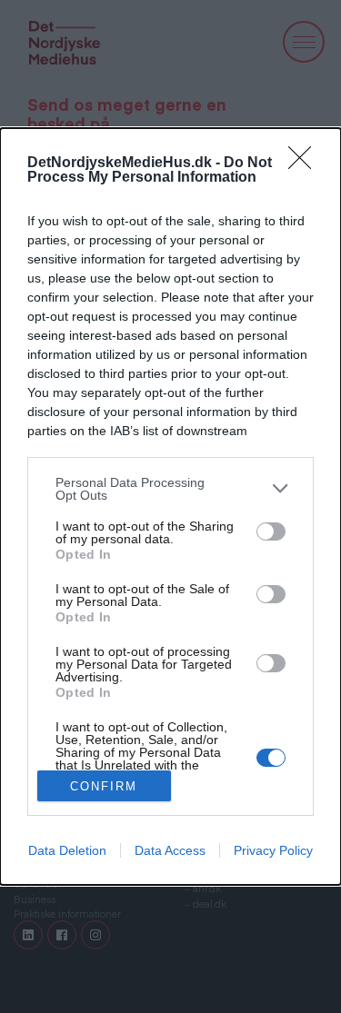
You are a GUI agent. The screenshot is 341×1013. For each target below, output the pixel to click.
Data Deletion (67, 850)
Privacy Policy (273, 850)
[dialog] (170, 507)
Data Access (170, 850)
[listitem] (170, 489)
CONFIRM (103, 786)
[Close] (305, 163)
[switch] (271, 531)
